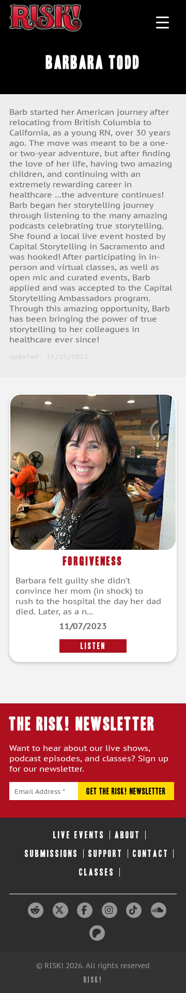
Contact (151, 853)
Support (105, 853)
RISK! (93, 980)
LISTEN (93, 646)
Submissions (52, 853)
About (128, 835)
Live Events (79, 835)
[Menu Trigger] (162, 22)
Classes (97, 872)
